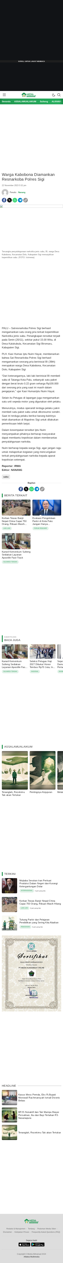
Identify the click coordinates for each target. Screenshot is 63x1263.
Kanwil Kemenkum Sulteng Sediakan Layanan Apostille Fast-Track (16, 554)
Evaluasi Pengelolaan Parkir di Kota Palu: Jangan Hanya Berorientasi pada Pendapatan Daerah (43, 524)
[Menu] (4, 94)
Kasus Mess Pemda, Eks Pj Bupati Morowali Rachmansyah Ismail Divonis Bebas (39, 1097)
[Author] (5, 192)
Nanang (21, 192)
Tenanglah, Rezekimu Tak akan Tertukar (13, 793)
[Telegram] (20, 200)
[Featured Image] (31, 207)
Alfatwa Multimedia (31, 1257)
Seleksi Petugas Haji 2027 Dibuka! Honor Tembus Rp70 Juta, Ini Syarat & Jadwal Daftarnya (42, 667)
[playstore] (37, 1246)
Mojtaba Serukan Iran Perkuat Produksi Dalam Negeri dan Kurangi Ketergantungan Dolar (38, 883)
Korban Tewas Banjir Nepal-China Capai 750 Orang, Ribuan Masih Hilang (14, 522)
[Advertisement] (31, 31)
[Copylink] (25, 200)
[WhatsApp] (15, 200)
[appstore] (24, 1246)
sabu (6, 477)
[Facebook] (4, 200)
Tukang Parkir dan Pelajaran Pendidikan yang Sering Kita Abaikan (39, 921)
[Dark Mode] (53, 94)
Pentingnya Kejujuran (41, 792)
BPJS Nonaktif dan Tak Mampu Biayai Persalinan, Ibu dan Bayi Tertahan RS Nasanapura (38, 1115)
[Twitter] (9, 200)
